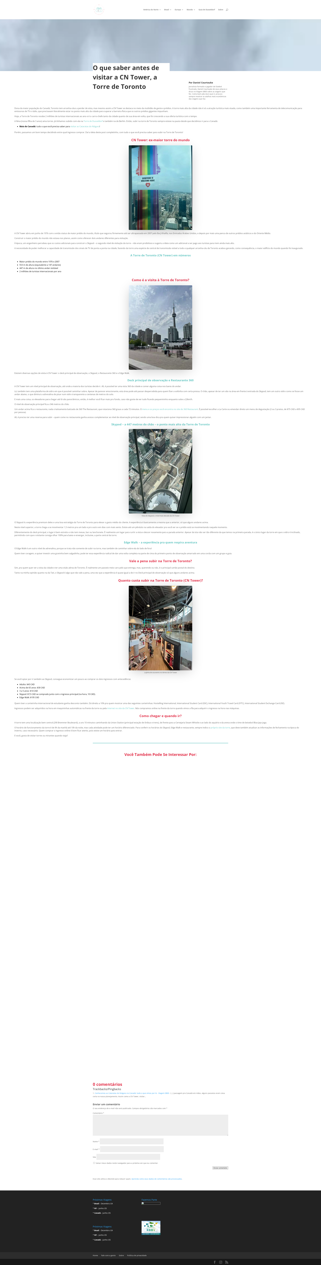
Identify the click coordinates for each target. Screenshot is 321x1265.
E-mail (96, 1149)
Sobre (220, 10)
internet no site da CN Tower (120, 708)
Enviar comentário (220, 1168)
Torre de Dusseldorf (93, 121)
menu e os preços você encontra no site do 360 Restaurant (170, 409)
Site (94, 1157)
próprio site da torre (220, 727)
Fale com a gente (108, 1255)
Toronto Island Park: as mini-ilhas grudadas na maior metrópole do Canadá (135, 1063)
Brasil (166, 10)
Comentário (98, 1113)
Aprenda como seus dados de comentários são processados (157, 1179)
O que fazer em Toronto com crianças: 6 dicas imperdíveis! (126, 852)
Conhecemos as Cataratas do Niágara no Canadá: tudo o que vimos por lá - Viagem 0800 (132, 1093)
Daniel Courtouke (203, 82)
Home (95, 1255)
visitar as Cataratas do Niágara (84, 126)
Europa (178, 10)
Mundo (190, 10)
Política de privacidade (137, 1255)
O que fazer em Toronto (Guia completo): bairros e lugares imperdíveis (132, 957)
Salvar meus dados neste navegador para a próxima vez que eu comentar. (127, 1163)
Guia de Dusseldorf (207, 10)
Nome (96, 1141)
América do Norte (150, 10)
